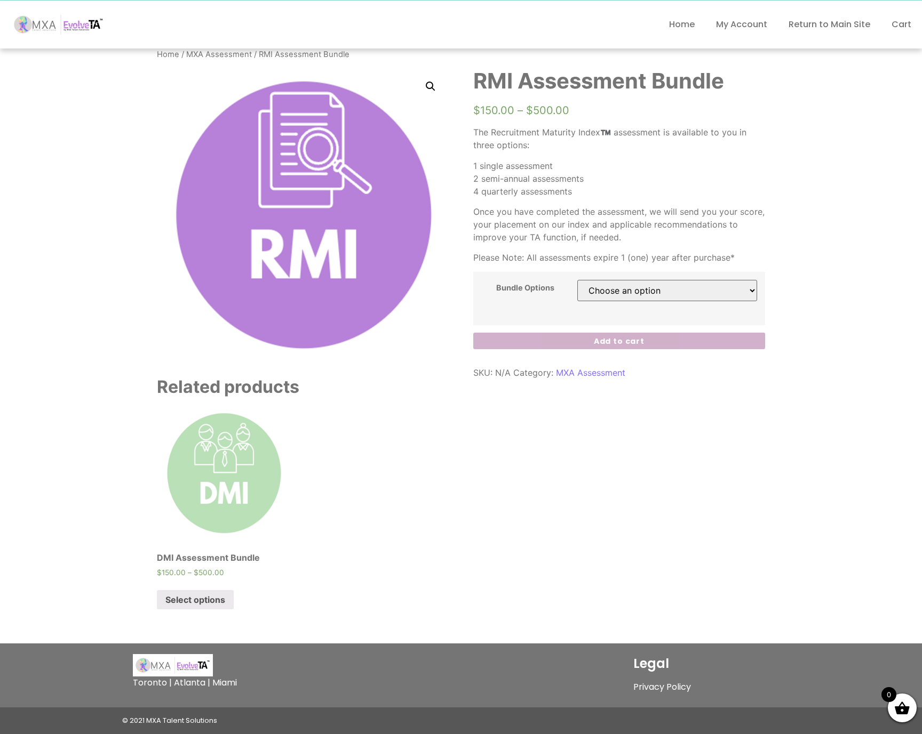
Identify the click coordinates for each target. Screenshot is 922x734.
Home (682, 24)
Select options (195, 599)
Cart (901, 24)
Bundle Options (525, 288)
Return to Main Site (829, 24)
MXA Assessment (219, 54)
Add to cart (619, 341)
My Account (741, 24)
